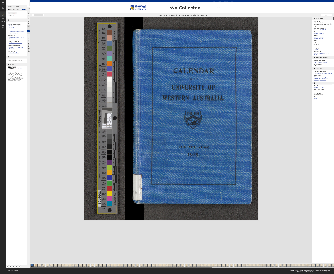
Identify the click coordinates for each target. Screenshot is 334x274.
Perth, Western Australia (15, 43)
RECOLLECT (299, 271)
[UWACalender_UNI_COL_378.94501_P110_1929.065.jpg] (293, 265)
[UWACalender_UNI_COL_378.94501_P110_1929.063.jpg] (285, 265)
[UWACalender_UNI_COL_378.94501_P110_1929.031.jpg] (154, 265)
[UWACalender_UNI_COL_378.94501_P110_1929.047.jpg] (219, 265)
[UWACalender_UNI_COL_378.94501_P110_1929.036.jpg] (174, 265)
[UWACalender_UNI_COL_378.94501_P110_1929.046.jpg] (215, 265)
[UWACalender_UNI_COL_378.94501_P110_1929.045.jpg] (211, 265)
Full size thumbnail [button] (28, 10)
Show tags (11, 13)
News (214, 1)
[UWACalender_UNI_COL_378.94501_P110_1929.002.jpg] (35, 265)
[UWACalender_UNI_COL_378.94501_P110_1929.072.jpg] (321, 265)
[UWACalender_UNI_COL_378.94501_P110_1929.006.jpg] (52, 265)
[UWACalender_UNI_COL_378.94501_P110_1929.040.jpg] (191, 265)
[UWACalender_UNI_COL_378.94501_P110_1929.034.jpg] (166, 265)
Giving (219, 1)
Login (3, 27)
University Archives (14, 53)
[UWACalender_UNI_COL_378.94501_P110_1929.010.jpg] (68, 265)
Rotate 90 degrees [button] (28, 21)
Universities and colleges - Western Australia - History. (321, 77)
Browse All (3, 10)
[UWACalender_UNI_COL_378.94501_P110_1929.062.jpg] (281, 265)
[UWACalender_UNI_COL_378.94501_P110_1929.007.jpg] (56, 265)
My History (3, 21)
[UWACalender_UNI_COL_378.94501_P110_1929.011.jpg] (72, 265)
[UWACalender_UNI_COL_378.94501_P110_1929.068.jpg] (305, 265)
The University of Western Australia (323, 30)
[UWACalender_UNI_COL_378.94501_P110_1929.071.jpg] (317, 265)
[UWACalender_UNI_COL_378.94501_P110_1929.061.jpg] (276, 265)
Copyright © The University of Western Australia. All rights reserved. (16, 68)
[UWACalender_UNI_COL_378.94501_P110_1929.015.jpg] (88, 265)
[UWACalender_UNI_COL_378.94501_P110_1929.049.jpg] (227, 265)
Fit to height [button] (28, 18)
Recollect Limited (315, 271)
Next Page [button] (331, 15)
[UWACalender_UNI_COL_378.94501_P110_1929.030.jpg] (150, 265)
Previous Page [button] (322, 15)
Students (226, 1)
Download (28, 43)
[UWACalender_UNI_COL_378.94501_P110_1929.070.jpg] (313, 265)
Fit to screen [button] (28, 13)
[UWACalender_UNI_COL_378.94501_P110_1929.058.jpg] (264, 265)
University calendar (319, 33)
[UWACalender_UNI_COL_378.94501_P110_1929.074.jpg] (330, 265)
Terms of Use (15, 270)
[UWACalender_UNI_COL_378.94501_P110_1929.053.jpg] (244, 265)
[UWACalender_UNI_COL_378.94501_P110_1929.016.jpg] (92, 265)
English (316, 49)
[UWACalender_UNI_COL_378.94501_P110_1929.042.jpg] (199, 265)
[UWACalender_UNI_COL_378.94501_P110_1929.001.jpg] (32, 265)
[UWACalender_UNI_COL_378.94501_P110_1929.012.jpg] (76, 265)
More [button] (3, 33)
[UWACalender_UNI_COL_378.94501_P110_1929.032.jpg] (158, 265)
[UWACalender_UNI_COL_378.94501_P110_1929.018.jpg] (101, 265)
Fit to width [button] (28, 15)
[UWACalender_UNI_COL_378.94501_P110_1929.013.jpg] (80, 265)
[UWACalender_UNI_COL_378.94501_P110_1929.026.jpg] (133, 265)
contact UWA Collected (314, 270)
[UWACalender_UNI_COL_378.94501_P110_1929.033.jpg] (162, 265)
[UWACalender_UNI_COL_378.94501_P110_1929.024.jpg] (125, 265)
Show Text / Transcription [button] (28, 36)
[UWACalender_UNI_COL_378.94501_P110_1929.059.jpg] (268, 265)
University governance (320, 80)
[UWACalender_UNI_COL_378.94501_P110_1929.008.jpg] (60, 265)
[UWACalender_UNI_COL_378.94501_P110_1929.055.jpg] (252, 265)
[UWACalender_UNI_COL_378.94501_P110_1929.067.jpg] (301, 265)
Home (3, 4)
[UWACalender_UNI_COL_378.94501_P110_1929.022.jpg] (117, 265)
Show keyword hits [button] (28, 38)
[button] (28, 31)
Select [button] (329, 15)
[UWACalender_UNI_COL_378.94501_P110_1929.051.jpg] (236, 265)
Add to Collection (28, 46)
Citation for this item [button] (28, 51)
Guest (225, 7)
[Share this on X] (7, 265)
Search (3, 15)
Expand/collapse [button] (333, 18)
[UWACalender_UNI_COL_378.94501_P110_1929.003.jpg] (39, 265)
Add (23, 9)
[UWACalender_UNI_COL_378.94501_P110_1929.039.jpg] (186, 265)
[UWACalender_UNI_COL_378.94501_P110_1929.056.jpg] (256, 265)
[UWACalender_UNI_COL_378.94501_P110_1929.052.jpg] (240, 265)
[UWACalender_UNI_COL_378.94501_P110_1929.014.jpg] (84, 265)
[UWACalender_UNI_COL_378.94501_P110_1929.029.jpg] (146, 265)
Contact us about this (28, 49)
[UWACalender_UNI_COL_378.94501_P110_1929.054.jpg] (248, 265)
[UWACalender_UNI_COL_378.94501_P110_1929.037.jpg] (178, 265)
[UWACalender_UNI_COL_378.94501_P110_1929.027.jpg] (137, 265)
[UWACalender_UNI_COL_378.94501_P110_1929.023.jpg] (121, 265)
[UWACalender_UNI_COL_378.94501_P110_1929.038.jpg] (182, 265)
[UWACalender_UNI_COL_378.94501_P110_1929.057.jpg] (260, 265)
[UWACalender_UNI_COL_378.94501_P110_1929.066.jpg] (297, 265)
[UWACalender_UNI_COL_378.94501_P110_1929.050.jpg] (231, 265)
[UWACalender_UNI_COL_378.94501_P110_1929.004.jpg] (43, 265)
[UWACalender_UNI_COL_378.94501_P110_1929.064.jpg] (289, 265)
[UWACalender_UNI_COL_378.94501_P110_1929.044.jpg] (207, 265)
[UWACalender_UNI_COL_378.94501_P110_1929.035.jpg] (170, 265)
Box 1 (315, 98)
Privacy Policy (10, 270)
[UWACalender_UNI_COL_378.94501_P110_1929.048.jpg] (223, 265)
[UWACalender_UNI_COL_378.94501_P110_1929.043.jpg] (203, 265)
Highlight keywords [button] (28, 41)
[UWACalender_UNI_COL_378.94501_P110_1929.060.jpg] (272, 265)
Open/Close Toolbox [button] (29, 3)
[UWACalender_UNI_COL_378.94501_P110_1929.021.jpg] (113, 265)
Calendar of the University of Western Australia (16, 32)
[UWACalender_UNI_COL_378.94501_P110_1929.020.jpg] (109, 265)
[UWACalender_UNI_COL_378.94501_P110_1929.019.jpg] (105, 265)
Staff (232, 1)
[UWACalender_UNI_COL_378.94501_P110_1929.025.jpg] (129, 265)
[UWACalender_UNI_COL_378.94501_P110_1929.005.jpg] (47, 265)
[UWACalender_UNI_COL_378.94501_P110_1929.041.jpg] (195, 265)
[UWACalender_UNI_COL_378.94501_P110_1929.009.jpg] (64, 265)
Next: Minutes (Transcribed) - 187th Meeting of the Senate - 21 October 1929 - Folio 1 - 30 (43, 15)
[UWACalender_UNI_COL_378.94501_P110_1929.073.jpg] (325, 265)
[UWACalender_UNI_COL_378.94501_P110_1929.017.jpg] (97, 265)
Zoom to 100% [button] (28, 23)
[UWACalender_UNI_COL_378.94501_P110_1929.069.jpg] (309, 265)
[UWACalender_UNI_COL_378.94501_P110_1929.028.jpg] (142, 265)
